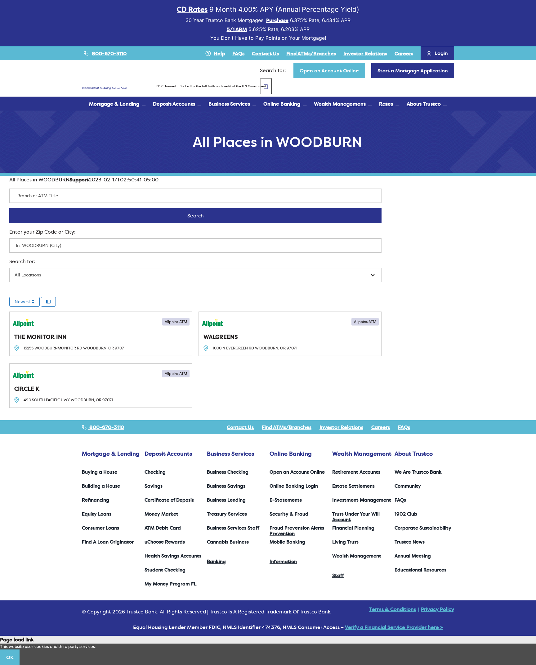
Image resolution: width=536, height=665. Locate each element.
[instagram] (442, 427)
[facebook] (422, 427)
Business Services (230, 454)
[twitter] (432, 427)
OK (9, 657)
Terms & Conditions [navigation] (392, 609)
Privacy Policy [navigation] (437, 609)
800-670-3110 (109, 53)
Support (79, 179)
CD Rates (192, 9)
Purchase (277, 20)
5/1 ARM (237, 29)
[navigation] (329, 70)
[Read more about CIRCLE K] (101, 386)
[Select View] (48, 302)
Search (203, 215)
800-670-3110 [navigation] (106, 427)
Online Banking (291, 454)
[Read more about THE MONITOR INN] (101, 334)
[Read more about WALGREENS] (290, 334)
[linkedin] (452, 427)
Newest (23, 301)
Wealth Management (361, 454)
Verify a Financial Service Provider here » (394, 627)
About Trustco (414, 454)
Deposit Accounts (168, 454)
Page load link (17, 639)
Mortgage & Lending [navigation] (111, 454)
